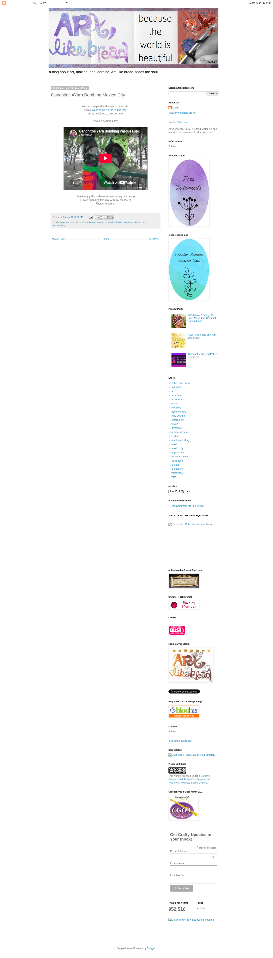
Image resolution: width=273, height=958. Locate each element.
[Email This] (97, 217)
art (172, 391)
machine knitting (180, 440)
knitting (119, 222)
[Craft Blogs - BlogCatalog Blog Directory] (191, 755)
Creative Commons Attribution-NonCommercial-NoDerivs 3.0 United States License (189, 779)
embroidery (177, 420)
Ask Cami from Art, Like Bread (187, 506)
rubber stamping (180, 456)
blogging (176, 407)
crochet (101, 222)
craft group (90, 222)
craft (82, 222)
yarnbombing (59, 225)
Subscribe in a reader (180, 741)
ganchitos (110, 222)
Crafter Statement (177, 122)
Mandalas (176, 387)
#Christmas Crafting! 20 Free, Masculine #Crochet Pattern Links (202, 318)
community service (69, 222)
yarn (143, 222)
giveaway (176, 428)
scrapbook (177, 460)
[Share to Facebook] (109, 217)
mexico (175, 444)
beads (174, 403)
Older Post (153, 239)
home (203, 908)
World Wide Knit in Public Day (109, 109)
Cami (175, 107)
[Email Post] (90, 217)
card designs (178, 415)
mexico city (177, 448)
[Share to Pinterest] (112, 217)
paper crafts (177, 452)
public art (128, 222)
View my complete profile (182, 112)
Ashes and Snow (180, 383)
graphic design (179, 432)
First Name (177, 863)
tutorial (175, 464)
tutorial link (177, 468)
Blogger (151, 948)
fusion (174, 424)
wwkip (137, 222)
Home (106, 239)
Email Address (192, 851)
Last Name (177, 875)
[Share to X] (105, 217)
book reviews (178, 411)
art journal (176, 399)
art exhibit (176, 395)
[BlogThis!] (101, 217)
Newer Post (58, 239)
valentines (177, 473)
